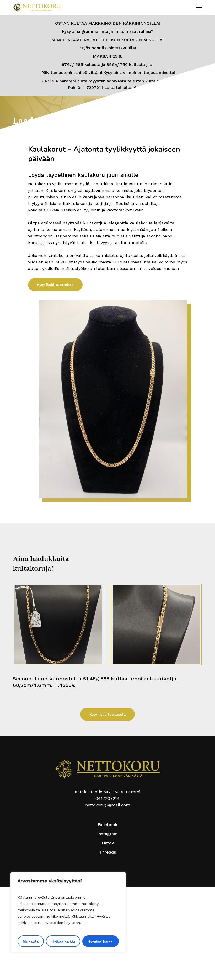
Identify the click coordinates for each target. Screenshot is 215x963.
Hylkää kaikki (63, 941)
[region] (68, 912)
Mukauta (31, 941)
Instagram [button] (107, 833)
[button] (199, 7)
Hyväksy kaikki (101, 941)
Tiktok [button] (107, 842)
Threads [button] (107, 852)
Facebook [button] (107, 824)
